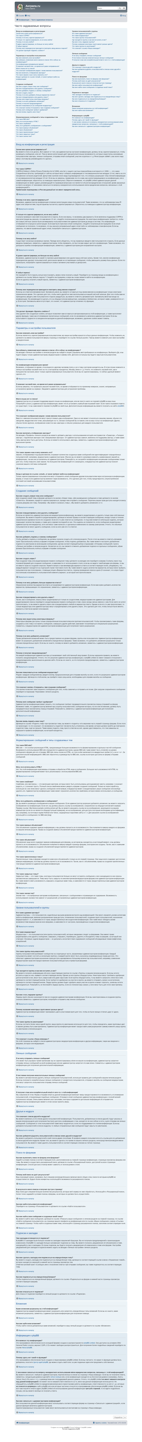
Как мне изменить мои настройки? (28, 58)
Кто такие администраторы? (82, 33)
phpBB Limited (89, 1343)
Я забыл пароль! (22, 46)
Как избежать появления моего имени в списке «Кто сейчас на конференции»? (38, 61)
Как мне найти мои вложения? (82, 110)
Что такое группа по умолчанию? (83, 46)
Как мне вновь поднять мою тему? (28, 112)
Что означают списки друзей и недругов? (86, 67)
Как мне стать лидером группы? (83, 42)
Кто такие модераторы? (80, 35)
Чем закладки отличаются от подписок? (86, 94)
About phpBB (27, 1348)
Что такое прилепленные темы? (27, 132)
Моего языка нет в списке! (25, 68)
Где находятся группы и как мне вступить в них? (89, 40)
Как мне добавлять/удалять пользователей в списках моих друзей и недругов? (96, 70)
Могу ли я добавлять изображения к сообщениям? (34, 125)
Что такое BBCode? (23, 119)
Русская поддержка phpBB (71, 1429)
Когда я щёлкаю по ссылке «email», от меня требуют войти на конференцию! (37, 78)
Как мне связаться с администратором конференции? (91, 126)
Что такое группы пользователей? (84, 37)
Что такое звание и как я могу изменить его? (32, 75)
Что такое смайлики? (23, 123)
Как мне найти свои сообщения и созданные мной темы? (92, 87)
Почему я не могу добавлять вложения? (30, 101)
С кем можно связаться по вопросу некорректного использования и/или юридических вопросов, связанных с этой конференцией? (97, 123)
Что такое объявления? (24, 130)
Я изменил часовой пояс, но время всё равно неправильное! (37, 66)
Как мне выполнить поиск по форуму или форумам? (90, 79)
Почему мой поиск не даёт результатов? (86, 81)
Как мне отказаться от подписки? (84, 101)
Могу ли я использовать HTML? (27, 121)
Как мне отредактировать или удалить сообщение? (34, 88)
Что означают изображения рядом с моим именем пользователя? (39, 70)
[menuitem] (27, 15)
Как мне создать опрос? (24, 93)
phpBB (120, 406)
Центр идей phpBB (40, 1362)
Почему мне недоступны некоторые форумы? (32, 99)
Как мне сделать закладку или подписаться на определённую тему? (96, 97)
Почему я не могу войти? (25, 42)
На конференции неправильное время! (30, 64)
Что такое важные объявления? (27, 128)
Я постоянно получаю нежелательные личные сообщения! (92, 58)
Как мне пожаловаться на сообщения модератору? (34, 105)
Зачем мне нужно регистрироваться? (29, 33)
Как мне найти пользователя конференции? (87, 85)
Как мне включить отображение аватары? (30, 73)
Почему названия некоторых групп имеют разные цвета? (92, 44)
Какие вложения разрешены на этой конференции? (90, 108)
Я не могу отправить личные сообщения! (86, 55)
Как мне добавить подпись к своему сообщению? (33, 90)
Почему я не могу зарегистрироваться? (30, 37)
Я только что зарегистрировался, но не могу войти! (34, 40)
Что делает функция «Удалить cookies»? (30, 50)
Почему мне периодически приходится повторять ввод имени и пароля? (41, 48)
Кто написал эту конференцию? (83, 118)
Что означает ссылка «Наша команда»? (86, 48)
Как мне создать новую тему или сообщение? (32, 86)
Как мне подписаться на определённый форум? (89, 99)
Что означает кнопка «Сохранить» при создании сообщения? (37, 108)
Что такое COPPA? (22, 35)
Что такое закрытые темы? (25, 134)
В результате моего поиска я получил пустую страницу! (91, 83)
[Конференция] (20, 6)
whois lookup (56, 1377)
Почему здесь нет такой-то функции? (85, 120)
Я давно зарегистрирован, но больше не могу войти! (34, 44)
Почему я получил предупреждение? (29, 103)
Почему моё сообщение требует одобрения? (32, 110)
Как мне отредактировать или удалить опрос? (32, 97)
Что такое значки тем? (24, 136)
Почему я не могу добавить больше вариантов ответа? (35, 95)
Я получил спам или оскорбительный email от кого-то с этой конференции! (98, 60)
